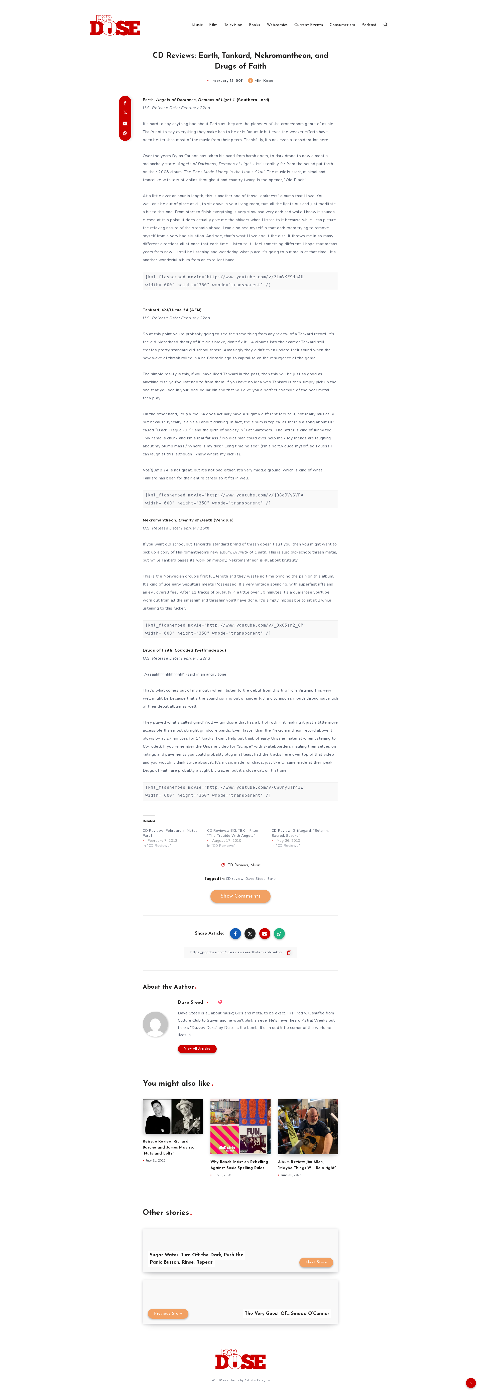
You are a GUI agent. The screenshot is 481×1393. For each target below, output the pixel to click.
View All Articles (197, 1048)
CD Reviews (237, 865)
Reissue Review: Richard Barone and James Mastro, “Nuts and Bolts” (168, 1148)
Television (233, 25)
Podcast (369, 25)
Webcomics (277, 25)
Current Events (308, 25)
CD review (235, 878)
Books (254, 25)
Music (197, 25)
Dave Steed (256, 878)
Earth (272, 878)
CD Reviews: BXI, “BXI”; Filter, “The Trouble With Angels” (233, 833)
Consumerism (342, 25)
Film (213, 25)
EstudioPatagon (257, 1380)
